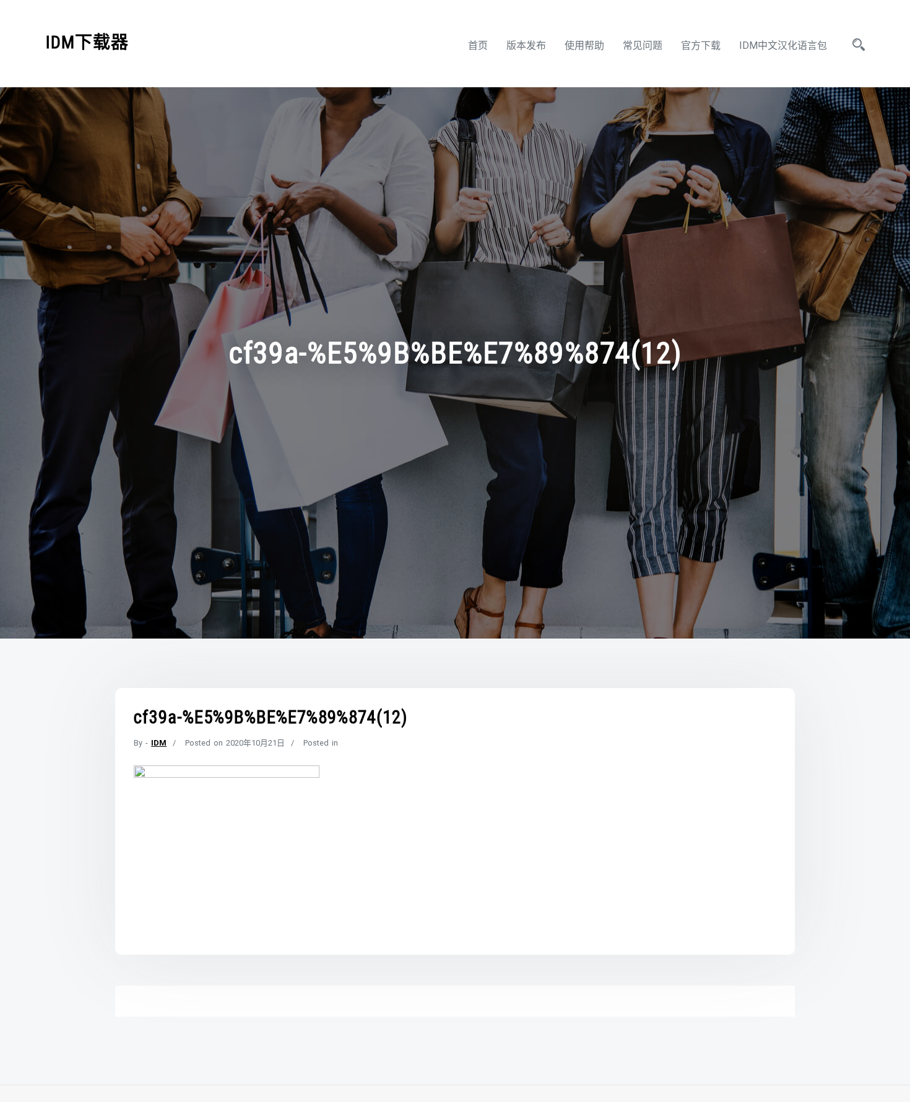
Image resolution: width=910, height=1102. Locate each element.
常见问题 (642, 45)
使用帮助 (584, 45)
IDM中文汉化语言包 (783, 45)
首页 (478, 45)
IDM (159, 742)
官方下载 (701, 45)
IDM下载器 (87, 42)
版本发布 (526, 45)
